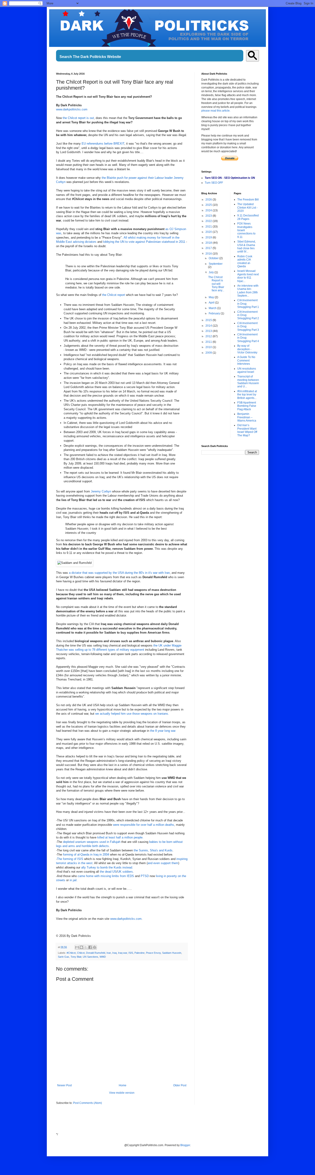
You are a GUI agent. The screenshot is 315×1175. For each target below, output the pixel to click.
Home (122, 1085)
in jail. (73, 880)
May (212, 297)
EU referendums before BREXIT (103, 143)
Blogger (185, 1145)
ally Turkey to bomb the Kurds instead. (107, 867)
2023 (209, 215)
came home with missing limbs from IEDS (106, 876)
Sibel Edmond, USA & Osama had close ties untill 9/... (246, 246)
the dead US (108, 871)
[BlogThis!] (81, 947)
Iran (109, 952)
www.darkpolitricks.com (71, 109)
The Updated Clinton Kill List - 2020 (247, 208)
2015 (209, 320)
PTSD (145, 876)
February (215, 313)
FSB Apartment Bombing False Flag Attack (246, 406)
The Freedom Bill (248, 199)
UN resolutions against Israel (246, 370)
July (211, 272)
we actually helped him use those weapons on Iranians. (132, 713)
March (213, 308)
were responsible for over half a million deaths (143, 824)
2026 (209, 199)
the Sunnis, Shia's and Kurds (153, 850)
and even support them (163, 863)
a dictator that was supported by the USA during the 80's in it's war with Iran (119, 572)
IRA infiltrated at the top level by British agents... (247, 395)
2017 (209, 248)
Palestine (139, 952)
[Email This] (77, 947)
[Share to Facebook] (90, 947)
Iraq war (122, 952)
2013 (209, 331)
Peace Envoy (153, 952)
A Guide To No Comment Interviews (246, 360)
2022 (209, 221)
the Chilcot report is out (78, 118)
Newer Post (64, 1085)
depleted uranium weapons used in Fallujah (91, 842)
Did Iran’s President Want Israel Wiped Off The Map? (247, 430)
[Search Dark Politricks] (252, 55)
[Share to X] (85, 947)
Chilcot (81, 952)
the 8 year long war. (163, 730)
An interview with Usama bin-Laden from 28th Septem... (248, 290)
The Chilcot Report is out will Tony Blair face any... (216, 284)
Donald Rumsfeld (95, 952)
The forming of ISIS (70, 859)
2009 (209, 352)
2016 (209, 253)
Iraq (114, 952)
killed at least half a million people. (120, 837)
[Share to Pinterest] (94, 947)
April (212, 302)
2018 (209, 242)
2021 (209, 226)
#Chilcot (71, 952)
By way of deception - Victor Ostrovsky (247, 349)
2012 (209, 336)
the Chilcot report (113, 295)
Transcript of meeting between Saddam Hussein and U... (248, 381)
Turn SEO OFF (214, 182)
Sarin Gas (63, 956)
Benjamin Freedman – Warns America (246, 417)
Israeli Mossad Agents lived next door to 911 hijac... (248, 275)
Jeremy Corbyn (101, 491)
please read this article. (215, 110)
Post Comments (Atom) (87, 1103)
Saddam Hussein (171, 952)
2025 (209, 204)
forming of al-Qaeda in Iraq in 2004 (86, 854)
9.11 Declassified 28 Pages (248, 217)
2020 (209, 232)
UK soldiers (125, 871)
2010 (209, 347)
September (216, 263)
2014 (209, 325)
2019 (209, 237)
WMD (103, 956)
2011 (209, 341)
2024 (209, 210)
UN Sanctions (90, 956)
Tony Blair (76, 956)
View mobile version (121, 1092)
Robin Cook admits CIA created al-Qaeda (244, 261)
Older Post (179, 1085)
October (214, 258)
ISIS (130, 952)
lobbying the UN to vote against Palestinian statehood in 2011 (144, 241)
